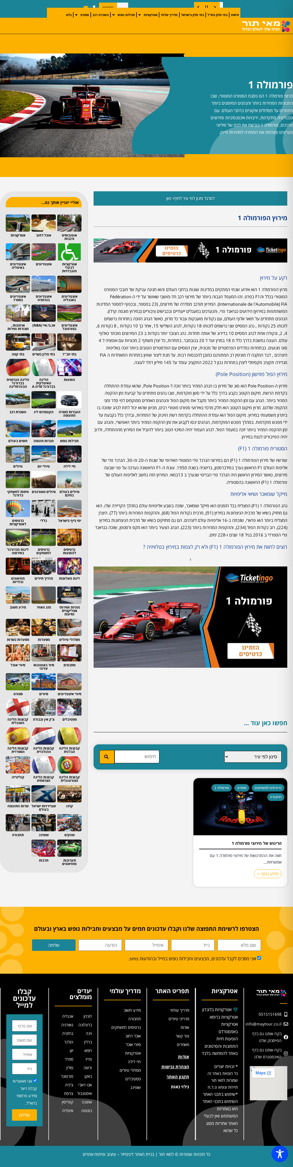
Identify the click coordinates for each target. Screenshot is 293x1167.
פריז (89, 1059)
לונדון (88, 1016)
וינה (89, 1033)
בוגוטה (86, 1110)
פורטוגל (67, 1076)
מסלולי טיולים (130, 1070)
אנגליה (67, 1016)
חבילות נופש (126, 15)
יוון (71, 1050)
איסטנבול (84, 1093)
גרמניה (67, 1033)
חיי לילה (134, 1061)
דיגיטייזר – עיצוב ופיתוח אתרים (108, 1154)
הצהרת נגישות (175, 1066)
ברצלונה (85, 1024)
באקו (88, 1076)
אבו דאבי (85, 1085)
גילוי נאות (180, 1087)
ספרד (69, 1059)
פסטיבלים (133, 1078)
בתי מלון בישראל (192, 15)
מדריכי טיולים (179, 1018)
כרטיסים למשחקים (268, 788)
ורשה (88, 1067)
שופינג (135, 1087)
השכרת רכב (100, 15)
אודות (185, 1027)
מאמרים (183, 1044)
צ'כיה (69, 1085)
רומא (88, 1050)
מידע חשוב (132, 1010)
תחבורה (276, 797)
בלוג (69, 15)
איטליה (67, 1110)
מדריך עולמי (169, 15)
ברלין (88, 1042)
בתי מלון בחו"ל (217, 15)
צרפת (68, 1093)
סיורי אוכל (133, 1044)
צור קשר (182, 1036)
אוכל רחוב (133, 1036)
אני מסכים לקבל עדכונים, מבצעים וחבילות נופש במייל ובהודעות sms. (192, 958)
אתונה (87, 1102)
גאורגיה (67, 1024)
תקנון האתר (178, 1076)
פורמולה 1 (221, 788)
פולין (69, 1067)
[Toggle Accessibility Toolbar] (280, 1154)
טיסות (235, 15)
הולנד (68, 1042)
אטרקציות (150, 15)
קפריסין (67, 1102)
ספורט (84, 15)
